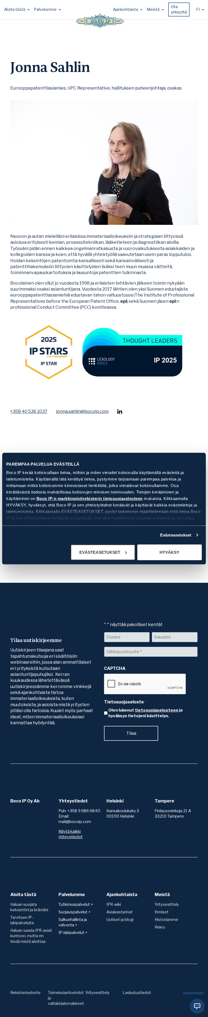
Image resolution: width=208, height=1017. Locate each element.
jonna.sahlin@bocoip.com (82, 411)
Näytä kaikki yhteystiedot (70, 834)
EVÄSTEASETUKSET (99, 552)
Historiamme (166, 919)
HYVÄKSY (169, 552)
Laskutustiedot (137, 992)
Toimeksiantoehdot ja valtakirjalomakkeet (66, 998)
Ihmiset (161, 912)
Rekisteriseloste (25, 992)
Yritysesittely (167, 904)
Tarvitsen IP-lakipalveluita (22, 920)
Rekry (160, 927)
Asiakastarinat (119, 912)
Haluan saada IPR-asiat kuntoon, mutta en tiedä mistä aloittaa (31, 936)
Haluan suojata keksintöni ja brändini (29, 907)
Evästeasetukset (175, 535)
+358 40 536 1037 (28, 411)
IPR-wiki (113, 904)
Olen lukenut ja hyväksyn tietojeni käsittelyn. (145, 713)
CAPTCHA (114, 668)
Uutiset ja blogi (120, 919)
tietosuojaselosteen (156, 710)
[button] (17, 9)
